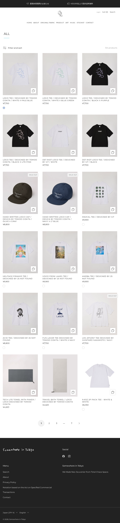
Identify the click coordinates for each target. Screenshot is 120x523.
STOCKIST (80, 23)
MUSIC (72, 23)
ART (67, 23)
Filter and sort (15, 48)
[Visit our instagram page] (69, 456)
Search (112, 12)
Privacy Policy (9, 482)
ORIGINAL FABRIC (47, 23)
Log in (98, 12)
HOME (29, 23)
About (6, 477)
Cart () (105, 12)
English (23, 513)
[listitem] (38, 4)
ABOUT (36, 23)
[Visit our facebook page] (63, 456)
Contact (6, 497)
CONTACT (89, 23)
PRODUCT (60, 23)
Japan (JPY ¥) (9, 513)
